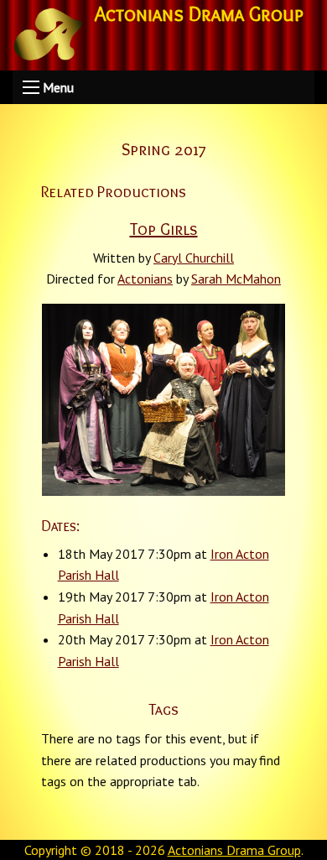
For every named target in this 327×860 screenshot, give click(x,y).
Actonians (145, 278)
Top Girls (164, 229)
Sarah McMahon (236, 278)
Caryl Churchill (193, 257)
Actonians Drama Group (234, 850)
